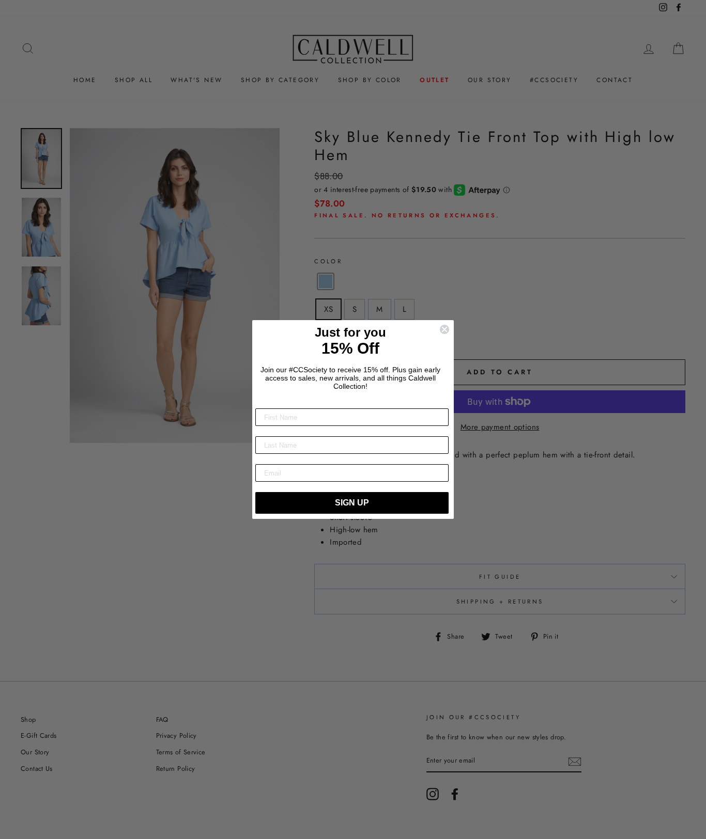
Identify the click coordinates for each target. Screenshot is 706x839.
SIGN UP (352, 502)
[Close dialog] (444, 329)
